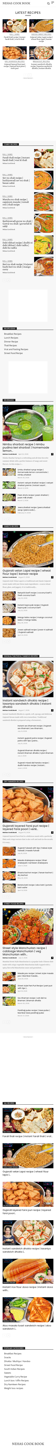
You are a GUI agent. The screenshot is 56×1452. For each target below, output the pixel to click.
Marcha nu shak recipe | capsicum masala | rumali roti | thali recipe (16, 202)
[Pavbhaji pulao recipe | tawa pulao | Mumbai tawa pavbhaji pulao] (9, 1013)
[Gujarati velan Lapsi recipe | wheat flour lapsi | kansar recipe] (41, 25)
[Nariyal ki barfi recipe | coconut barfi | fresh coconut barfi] (9, 595)
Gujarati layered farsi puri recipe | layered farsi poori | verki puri (15, 66)
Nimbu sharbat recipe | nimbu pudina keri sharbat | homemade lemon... (26, 447)
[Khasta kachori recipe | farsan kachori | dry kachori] (9, 875)
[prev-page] (25, 75)
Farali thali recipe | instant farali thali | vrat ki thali (14, 38)
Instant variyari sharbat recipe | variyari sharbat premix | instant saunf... (35, 484)
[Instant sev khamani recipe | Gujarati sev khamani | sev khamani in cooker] (9, 729)
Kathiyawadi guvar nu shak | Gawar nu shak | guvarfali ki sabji (17, 224)
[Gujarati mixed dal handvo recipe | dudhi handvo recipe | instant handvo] (9, 765)
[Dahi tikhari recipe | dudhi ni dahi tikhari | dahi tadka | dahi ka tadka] (43, 244)
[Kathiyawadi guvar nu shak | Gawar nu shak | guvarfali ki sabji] (43, 223)
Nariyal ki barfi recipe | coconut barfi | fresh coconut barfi (35, 594)
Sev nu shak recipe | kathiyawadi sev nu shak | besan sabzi (16, 180)
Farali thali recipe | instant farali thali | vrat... (27, 1136)
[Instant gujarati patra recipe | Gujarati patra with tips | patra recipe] (9, 741)
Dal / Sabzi (15, 34)
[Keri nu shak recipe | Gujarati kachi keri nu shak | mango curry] (43, 266)
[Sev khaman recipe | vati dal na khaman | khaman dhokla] (9, 1001)
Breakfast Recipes (41, 61)
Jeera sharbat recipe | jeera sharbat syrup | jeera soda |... (34, 508)
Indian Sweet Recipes (41, 34)
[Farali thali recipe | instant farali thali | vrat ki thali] (15, 25)
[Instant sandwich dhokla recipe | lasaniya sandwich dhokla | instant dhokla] (41, 52)
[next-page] (29, 75)
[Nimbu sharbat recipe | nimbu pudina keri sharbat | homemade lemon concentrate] (28, 423)
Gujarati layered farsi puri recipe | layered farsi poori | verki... (26, 827)
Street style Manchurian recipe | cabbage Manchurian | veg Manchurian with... (25, 951)
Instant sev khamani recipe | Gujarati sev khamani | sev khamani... (34, 727)
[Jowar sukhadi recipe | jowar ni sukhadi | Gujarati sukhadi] (9, 632)
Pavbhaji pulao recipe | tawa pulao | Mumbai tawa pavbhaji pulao (34, 1011)
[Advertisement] (28, 107)
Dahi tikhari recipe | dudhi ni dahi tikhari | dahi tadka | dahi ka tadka (18, 245)
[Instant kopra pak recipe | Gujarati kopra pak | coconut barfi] (9, 608)
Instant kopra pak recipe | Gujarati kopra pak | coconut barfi (33, 606)
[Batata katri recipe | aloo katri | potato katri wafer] (9, 888)
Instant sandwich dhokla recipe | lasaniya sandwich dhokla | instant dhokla (41, 66)
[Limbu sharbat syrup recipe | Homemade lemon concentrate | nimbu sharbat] (9, 472)
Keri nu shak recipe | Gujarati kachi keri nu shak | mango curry (18, 267)
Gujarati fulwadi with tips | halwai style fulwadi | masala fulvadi (35, 849)
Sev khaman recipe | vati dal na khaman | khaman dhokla (32, 999)
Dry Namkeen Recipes (15, 61)
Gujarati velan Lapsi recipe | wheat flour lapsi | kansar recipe (41, 39)
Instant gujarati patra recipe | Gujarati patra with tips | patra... (35, 739)
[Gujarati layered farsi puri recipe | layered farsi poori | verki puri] (15, 52)
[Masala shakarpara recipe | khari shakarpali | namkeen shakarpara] (9, 863)
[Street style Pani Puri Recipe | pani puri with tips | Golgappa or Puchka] (9, 988)
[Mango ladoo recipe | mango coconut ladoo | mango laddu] (9, 620)
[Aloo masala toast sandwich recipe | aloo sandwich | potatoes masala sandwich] (28, 1309)
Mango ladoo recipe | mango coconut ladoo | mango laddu (35, 618)
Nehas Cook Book (9, 163)
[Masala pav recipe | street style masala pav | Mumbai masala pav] (9, 976)
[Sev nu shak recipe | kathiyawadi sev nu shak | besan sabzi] (43, 180)
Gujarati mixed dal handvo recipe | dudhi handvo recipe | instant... (33, 764)
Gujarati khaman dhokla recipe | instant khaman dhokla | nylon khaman (35, 751)
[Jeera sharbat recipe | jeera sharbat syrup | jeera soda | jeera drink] (9, 509)
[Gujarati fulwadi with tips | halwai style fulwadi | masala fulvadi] (9, 851)
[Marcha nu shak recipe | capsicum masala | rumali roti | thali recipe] (43, 201)
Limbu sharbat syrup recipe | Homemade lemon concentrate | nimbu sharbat (33, 472)
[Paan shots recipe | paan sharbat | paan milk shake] (9, 497)
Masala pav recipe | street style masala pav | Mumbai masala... (35, 974)
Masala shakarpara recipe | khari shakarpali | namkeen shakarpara (33, 861)
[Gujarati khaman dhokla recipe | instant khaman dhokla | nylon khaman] (9, 753)
